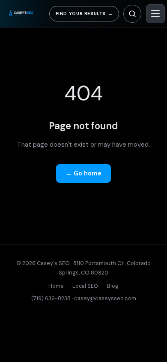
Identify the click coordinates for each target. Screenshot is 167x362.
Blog (113, 286)
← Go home (83, 173)
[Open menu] (155, 13)
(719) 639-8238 (51, 298)
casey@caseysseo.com (105, 298)
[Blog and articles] (132, 14)
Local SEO (85, 286)
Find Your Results (84, 13)
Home (55, 286)
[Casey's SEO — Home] (26, 13)
